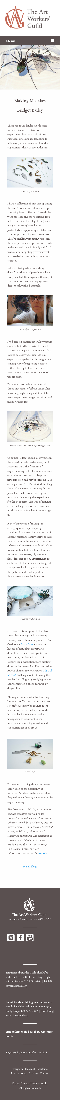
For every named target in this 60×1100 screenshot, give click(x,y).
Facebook (30, 1068)
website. (43, 853)
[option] (30, 63)
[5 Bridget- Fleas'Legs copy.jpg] (30, 753)
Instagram (17, 1068)
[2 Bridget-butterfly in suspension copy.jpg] (30, 310)
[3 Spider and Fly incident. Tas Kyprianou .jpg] (30, 426)
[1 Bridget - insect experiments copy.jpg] (30, 172)
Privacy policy (19, 1073)
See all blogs (30, 866)
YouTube (43, 1068)
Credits (44, 1073)
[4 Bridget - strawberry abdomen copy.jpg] (30, 600)
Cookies (33, 1073)
